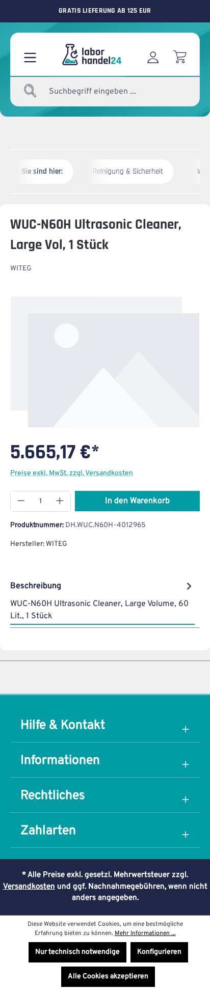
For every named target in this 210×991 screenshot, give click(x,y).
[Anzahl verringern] (21, 501)
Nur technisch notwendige (77, 952)
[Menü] (30, 54)
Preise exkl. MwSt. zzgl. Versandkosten (71, 473)
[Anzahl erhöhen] (60, 501)
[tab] (102, 600)
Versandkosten (29, 887)
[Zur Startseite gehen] (91, 54)
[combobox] (107, 91)
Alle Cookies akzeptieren (108, 976)
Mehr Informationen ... (145, 933)
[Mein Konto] (153, 54)
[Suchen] (30, 91)
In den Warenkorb (137, 501)
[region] (105, 361)
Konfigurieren (159, 952)
